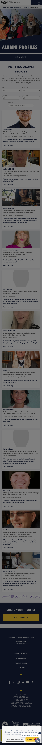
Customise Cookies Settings (15, 739)
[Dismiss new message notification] (39, 733)
